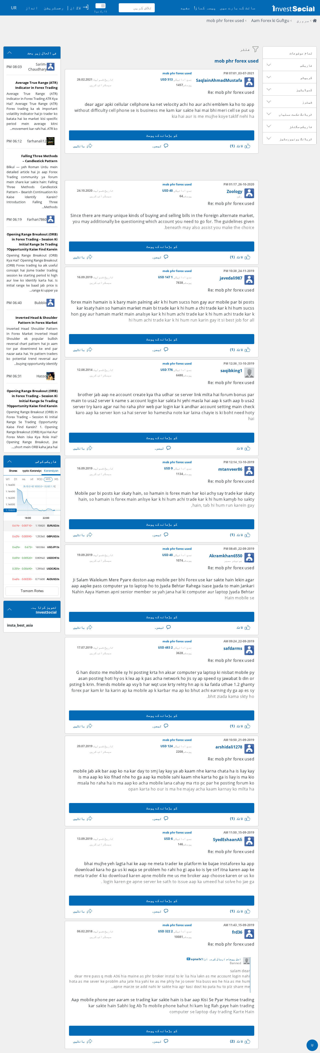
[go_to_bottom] (312, 1045)
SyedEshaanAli (227, 839)
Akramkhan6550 (225, 556)
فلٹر (245, 49)
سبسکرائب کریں (100, 85)
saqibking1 (231, 370)
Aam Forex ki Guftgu (270, 20)
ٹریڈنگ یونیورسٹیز (296, 139)
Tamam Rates (32, 591)
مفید (185, 8)
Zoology (234, 191)
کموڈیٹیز (304, 90)
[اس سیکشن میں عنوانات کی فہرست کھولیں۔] (269, 65)
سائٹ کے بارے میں (237, 8)
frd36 (237, 932)
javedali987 (231, 278)
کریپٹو (306, 77)
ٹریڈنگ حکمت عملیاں (295, 114)
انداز (32, 8)
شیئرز (307, 102)
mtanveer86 (230, 469)
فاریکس (306, 65)
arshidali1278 (229, 747)
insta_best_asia (20, 625)
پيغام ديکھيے (188, 959)
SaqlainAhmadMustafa (219, 80)
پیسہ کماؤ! (205, 8)
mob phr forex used (225, 20)
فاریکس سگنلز (301, 126)
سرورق (302, 20)
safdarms (233, 648)
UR (13, 8)
